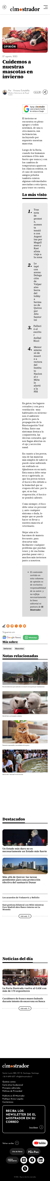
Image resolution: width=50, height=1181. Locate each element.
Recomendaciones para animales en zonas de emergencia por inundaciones (23, 687)
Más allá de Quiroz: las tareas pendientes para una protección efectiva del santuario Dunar (21, 879)
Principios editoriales (11, 1087)
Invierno (7, 648)
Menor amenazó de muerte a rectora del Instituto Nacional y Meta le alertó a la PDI (38, 369)
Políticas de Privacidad (12, 1090)
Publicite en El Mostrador (13, 1095)
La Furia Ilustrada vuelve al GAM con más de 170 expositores (24, 990)
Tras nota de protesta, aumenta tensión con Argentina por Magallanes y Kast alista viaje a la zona (38, 233)
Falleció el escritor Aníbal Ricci (37, 333)
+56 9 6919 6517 (8, 1076)
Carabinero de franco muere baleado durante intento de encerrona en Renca (23, 1000)
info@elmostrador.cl (24, 1076)
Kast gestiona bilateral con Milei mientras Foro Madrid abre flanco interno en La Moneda (23, 907)
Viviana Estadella (21, 90)
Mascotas (19, 648)
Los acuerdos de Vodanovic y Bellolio (20, 897)
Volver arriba (8, 1143)
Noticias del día (17, 958)
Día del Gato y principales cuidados (12, 716)
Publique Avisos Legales (12, 1098)
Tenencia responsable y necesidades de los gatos (15, 745)
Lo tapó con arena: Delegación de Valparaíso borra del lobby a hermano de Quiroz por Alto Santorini (38, 292)
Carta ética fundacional (12, 1084)
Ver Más (36, 92)
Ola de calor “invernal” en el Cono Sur (12, 774)
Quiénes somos (9, 1081)
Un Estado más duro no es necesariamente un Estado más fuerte (24, 850)
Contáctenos (7, 1101)
